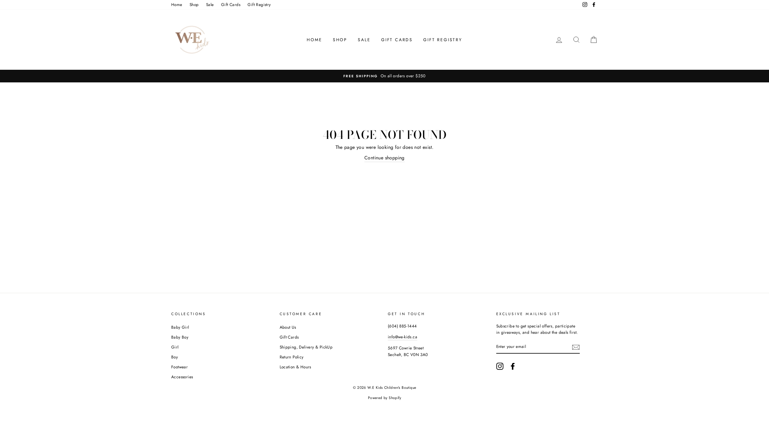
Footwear (179, 367)
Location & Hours (295, 367)
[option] (384, 76)
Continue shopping (384, 157)
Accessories (182, 377)
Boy (174, 357)
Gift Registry (259, 5)
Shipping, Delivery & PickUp (306, 347)
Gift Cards (230, 5)
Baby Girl (180, 327)
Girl (175, 347)
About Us (288, 327)
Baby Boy (179, 337)
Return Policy (292, 357)
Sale (210, 5)
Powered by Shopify (384, 398)
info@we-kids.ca (402, 337)
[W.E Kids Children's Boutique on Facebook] (512, 366)
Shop (194, 5)
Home (176, 5)
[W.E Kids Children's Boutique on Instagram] (499, 366)
